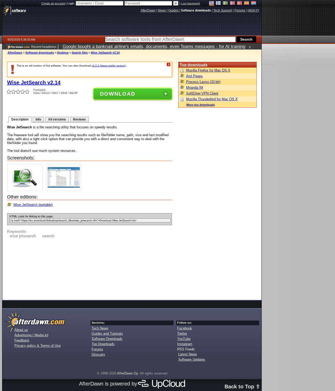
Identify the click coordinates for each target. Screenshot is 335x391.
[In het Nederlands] (253, 3)
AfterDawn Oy (127, 373)
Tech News (100, 328)
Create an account (53, 3)
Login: (71, 3)
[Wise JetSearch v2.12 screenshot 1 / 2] (26, 190)
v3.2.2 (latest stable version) (109, 65)
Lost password (190, 3)
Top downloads (194, 65)
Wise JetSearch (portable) (33, 205)
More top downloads (200, 104)
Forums (97, 349)
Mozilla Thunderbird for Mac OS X (212, 99)
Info (38, 119)
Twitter (182, 333)
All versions (57, 119)
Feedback (21, 340)
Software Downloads (107, 339)
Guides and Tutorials (107, 333)
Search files (80, 52)
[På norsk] (232, 3)
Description (20, 119)
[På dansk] (239, 3)
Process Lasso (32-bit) (203, 82)
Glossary (98, 354)
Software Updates (191, 359)
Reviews (79, 119)
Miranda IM (194, 88)
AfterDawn (15, 52)
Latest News (187, 354)
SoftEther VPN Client (202, 93)
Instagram (184, 344)
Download (117, 94)
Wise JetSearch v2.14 (105, 52)
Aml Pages (194, 76)
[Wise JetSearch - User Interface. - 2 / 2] (65, 190)
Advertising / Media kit (31, 335)
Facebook (184, 328)
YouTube (184, 339)
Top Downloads (103, 344)
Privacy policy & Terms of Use (37, 346)
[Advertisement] (89, 268)
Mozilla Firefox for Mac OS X (208, 70)
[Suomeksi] (218, 3)
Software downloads (39, 52)
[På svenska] (225, 3)
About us (21, 330)
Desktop (63, 52)
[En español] (246, 3)
